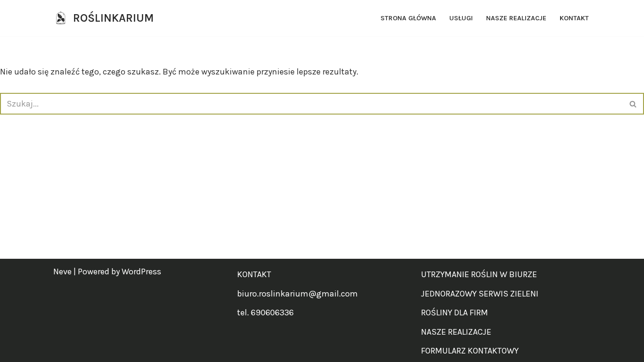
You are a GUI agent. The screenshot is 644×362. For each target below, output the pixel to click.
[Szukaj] (633, 104)
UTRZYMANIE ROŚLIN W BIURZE (479, 274)
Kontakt (574, 18)
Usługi (461, 18)
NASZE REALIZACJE (456, 332)
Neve (62, 271)
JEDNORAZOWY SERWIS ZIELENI (479, 293)
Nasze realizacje (516, 18)
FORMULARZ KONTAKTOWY (470, 351)
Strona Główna (408, 18)
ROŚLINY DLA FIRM (454, 312)
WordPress (141, 271)
